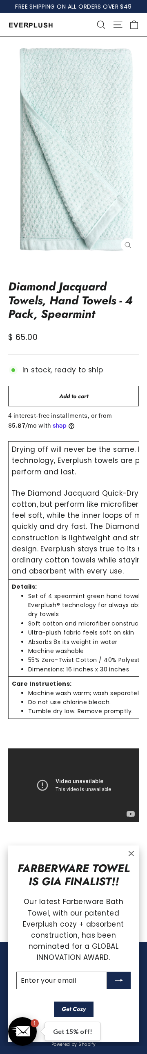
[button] (22, 1031)
